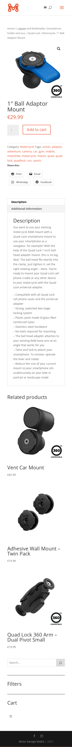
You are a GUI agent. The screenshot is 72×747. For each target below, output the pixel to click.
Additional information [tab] (26, 208)
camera (27, 151)
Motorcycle (48, 33)
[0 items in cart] (10, 716)
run (29, 160)
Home (10, 28)
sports (37, 160)
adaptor (57, 147)
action (46, 147)
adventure (14, 151)
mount (41, 156)
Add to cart (36, 129)
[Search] (60, 663)
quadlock (20, 160)
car (35, 151)
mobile (50, 151)
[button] (58, 48)
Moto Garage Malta (31, 741)
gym (41, 151)
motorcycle (29, 156)
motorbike (13, 156)
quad (50, 156)
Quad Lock (34, 33)
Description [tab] (18, 202)
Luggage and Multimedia (31, 28)
